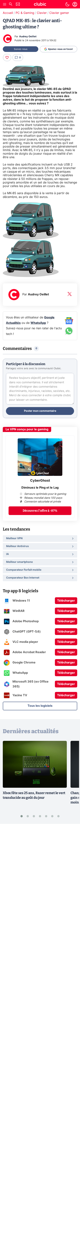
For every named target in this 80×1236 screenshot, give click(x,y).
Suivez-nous (20, 49)
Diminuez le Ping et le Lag (40, 487)
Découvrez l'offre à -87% (40, 510)
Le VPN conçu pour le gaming (27, 429)
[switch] (67, 4)
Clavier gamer (59, 12)
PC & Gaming (25, 12)
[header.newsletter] (18, 4)
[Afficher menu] (5, 4)
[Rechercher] (10, 4)
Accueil (8, 12)
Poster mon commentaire (40, 411)
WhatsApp (38, 322)
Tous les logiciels (40, 705)
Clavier (42, 12)
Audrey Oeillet (27, 36)
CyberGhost (40, 480)
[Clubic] (40, 4)
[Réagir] (7, 57)
